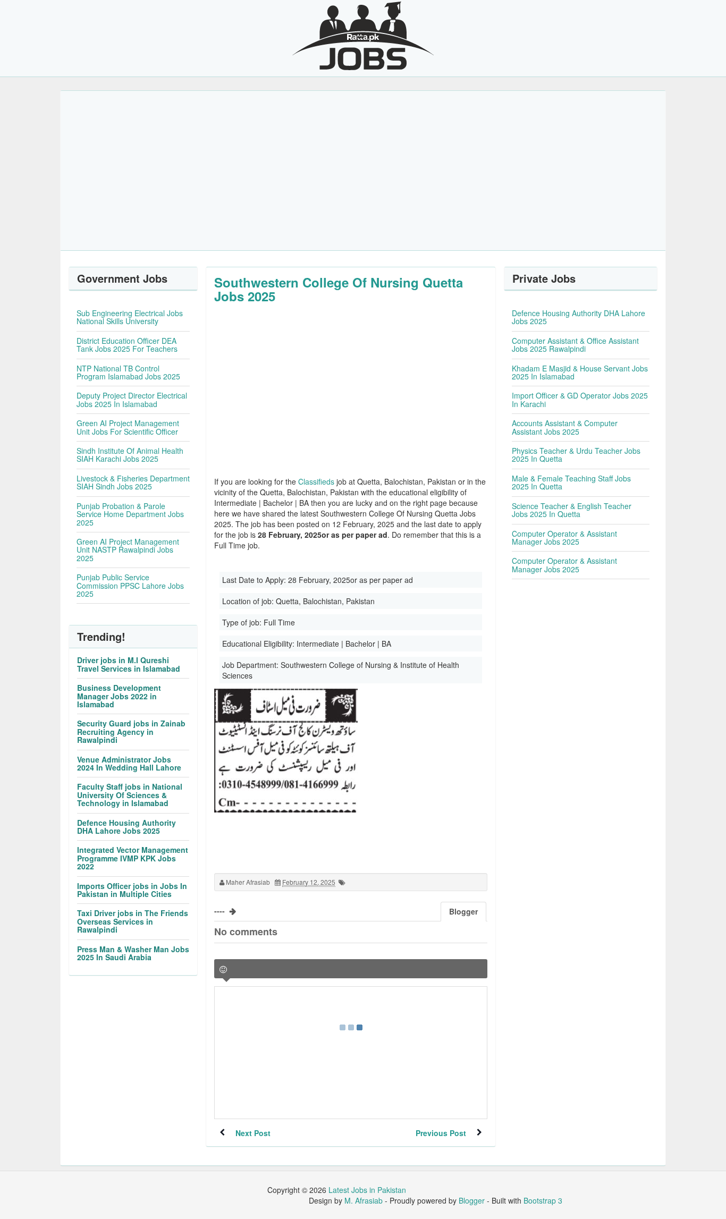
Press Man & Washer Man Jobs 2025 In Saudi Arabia (133, 953)
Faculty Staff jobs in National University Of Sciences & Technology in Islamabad (129, 794)
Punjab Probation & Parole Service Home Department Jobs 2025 (130, 514)
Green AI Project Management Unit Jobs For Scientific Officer (128, 427)
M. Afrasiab (363, 1200)
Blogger (472, 1200)
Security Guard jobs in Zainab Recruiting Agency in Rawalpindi (131, 731)
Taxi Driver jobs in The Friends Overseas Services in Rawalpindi (132, 921)
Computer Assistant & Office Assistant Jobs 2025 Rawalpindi (575, 344)
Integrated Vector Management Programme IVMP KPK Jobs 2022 (132, 857)
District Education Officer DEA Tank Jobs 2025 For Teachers (127, 344)
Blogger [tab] (463, 911)
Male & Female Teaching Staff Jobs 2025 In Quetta (571, 482)
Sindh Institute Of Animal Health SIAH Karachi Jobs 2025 (130, 454)
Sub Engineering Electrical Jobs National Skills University (130, 317)
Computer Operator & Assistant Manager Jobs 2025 (564, 537)
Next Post (253, 1133)
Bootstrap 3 (543, 1200)
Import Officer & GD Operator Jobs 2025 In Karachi (580, 399)
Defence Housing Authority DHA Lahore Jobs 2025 (126, 826)
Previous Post (441, 1133)
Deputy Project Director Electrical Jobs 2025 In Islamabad (132, 399)
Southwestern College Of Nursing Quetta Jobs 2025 (338, 289)
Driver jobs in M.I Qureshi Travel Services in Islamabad (128, 664)
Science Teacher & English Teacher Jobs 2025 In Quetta (571, 510)
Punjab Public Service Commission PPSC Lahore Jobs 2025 (130, 585)
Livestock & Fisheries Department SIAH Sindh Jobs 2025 (133, 482)
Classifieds (316, 481)
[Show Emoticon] (223, 969)
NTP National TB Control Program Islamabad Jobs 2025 (128, 372)
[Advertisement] (363, 170)
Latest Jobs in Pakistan (367, 1189)
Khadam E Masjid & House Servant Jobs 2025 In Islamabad (580, 372)
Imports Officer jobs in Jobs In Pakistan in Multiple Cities (132, 890)
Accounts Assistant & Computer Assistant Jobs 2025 (565, 427)
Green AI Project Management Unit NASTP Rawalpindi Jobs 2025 (128, 549)
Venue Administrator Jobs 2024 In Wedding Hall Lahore (129, 763)
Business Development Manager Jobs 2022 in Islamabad (119, 695)
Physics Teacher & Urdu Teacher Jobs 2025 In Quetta (576, 454)
